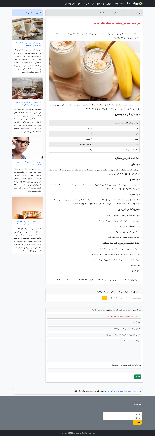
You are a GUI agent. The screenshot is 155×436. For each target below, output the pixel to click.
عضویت (137, 422)
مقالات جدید (119, 3)
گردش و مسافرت (70, 3)
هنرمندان (81, 3)
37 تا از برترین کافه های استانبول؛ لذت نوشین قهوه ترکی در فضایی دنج (28, 103)
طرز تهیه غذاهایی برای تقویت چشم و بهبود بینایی (29, 163)
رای (104, 298)
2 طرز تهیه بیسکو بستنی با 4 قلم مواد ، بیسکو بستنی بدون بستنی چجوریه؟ (28, 222)
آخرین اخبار (90, 3)
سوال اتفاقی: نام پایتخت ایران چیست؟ (126, 365)
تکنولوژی (109, 3)
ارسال (138, 376)
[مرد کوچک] (134, 3)
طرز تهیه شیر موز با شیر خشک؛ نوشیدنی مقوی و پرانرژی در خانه (28, 44)
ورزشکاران (100, 3)
